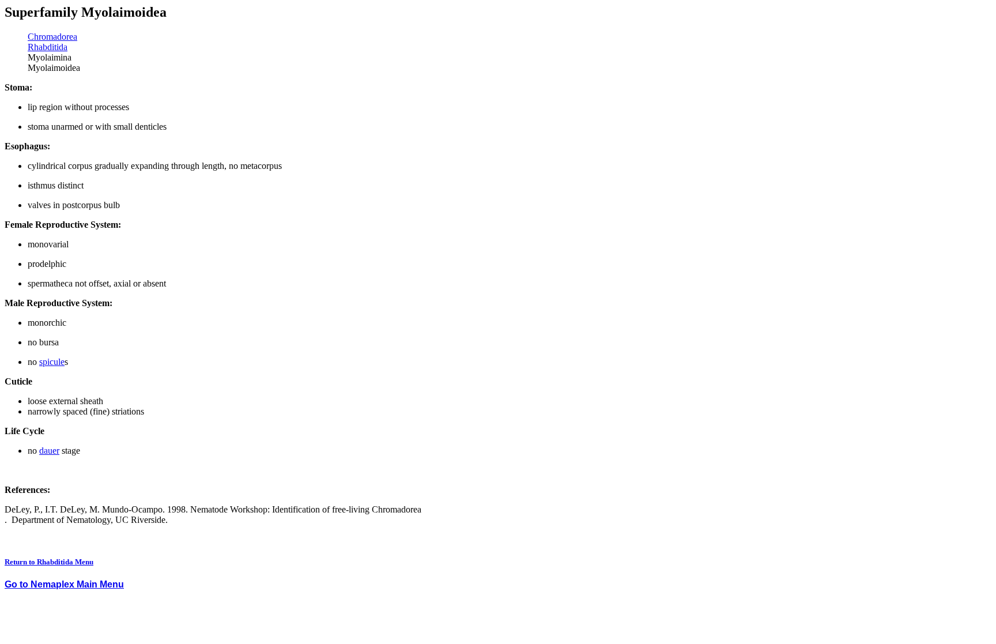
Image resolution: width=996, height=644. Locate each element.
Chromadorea (52, 37)
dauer (49, 450)
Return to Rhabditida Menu (49, 562)
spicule (52, 362)
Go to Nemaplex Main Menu (64, 584)
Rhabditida (47, 47)
